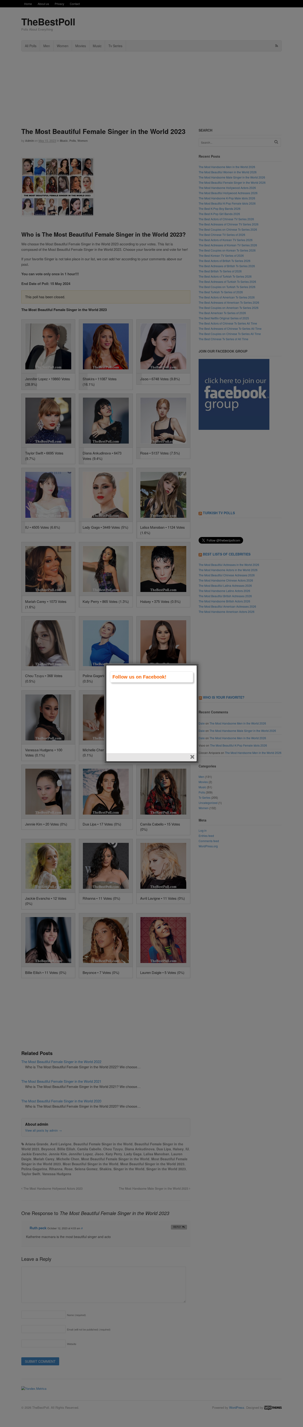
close (193, 757)
